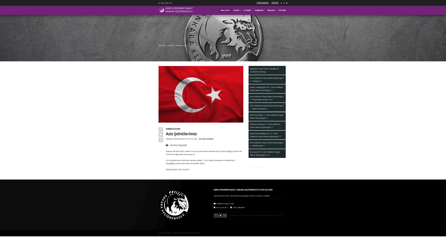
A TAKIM (246, 10)
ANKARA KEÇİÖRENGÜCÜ (179, 11)
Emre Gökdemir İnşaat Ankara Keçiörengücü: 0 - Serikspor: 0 (267, 79)
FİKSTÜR (275, 3)
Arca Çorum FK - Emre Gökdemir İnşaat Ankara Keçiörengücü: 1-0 (265, 153)
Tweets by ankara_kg (258, 167)
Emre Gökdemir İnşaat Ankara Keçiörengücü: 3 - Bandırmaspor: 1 (267, 144)
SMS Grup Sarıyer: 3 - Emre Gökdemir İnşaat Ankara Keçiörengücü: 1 (266, 116)
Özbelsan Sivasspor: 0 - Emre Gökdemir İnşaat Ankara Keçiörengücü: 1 (265, 125)
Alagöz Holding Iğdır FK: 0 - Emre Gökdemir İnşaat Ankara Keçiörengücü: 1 (266, 88)
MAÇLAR (270, 10)
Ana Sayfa (162, 45)
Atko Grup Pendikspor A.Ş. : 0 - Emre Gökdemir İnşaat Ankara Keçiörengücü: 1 (265, 135)
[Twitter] (161, 134)
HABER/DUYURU (181, 45)
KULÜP (236, 10)
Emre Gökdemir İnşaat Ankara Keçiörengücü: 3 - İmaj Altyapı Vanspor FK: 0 (267, 98)
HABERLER (259, 10)
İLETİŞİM (282, 10)
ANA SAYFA (226, 10)
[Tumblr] (161, 140)
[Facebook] (161, 129)
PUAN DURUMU (262, 3)
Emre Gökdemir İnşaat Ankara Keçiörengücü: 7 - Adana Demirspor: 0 (267, 107)
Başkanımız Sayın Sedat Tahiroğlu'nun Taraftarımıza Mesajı (264, 70)
